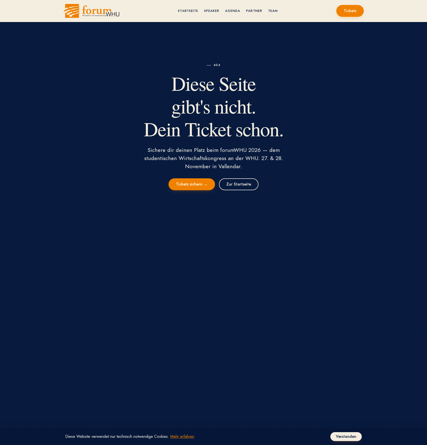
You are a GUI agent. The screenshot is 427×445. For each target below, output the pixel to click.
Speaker (211, 10)
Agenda (232, 10)
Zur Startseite (238, 184)
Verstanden (346, 436)
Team (273, 10)
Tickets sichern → (192, 184)
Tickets (350, 11)
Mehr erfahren (182, 436)
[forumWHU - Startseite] (91, 11)
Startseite (188, 10)
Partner (254, 10)
